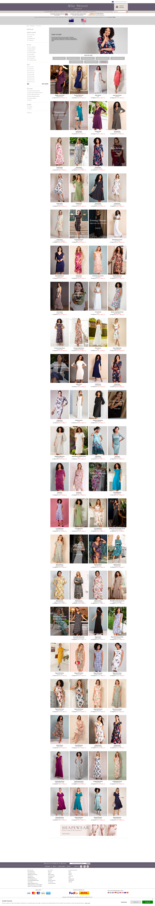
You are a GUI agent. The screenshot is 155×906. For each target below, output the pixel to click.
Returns (85, 11)
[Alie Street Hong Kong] (127, 892)
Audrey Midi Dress (78, 95)
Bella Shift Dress (59, 275)
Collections (32, 25)
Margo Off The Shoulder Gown (117, 528)
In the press (50, 881)
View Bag (121, 7)
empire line (32, 38)
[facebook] (81, 866)
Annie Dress (79, 131)
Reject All (136, 902)
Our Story (68, 11)
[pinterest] (84, 866)
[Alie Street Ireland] (111, 892)
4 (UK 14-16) (31, 74)
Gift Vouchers (71, 880)
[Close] (118, 17)
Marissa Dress (117, 564)
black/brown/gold (34, 96)
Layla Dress (98, 456)
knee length (32, 49)
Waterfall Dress (59, 817)
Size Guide (45, 83)
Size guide (61, 866)
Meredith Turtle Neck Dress (117, 600)
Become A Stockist (51, 880)
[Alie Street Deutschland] (116, 892)
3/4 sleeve (31, 54)
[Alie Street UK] (109, 892)
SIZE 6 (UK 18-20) (91, 62)
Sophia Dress (98, 745)
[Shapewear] (88, 836)
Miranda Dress (59, 564)
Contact (47, 866)
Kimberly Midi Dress (98, 420)
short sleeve (32, 52)
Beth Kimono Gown (117, 239)
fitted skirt (32, 58)
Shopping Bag (71, 878)
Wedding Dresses (31, 877)
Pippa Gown (98, 637)
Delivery (79, 11)
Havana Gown (78, 420)
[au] (71, 22)
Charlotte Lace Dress (98, 275)
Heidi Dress (98, 384)
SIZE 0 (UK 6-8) (59, 58)
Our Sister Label (51, 876)
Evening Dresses (31, 871)
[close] (152, 898)
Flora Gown (98, 348)
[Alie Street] (70, 9)
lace (30, 108)
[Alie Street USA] (120, 892)
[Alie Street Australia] (125, 892)
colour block (32, 98)
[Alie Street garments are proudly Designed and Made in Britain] (66, 14)
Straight (31, 40)
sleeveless (32, 50)
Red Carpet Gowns (31, 873)
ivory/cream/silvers (34, 90)
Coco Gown (60, 312)
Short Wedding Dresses (32, 878)
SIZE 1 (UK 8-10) (73, 58)
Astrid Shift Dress (78, 239)
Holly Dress (79, 384)
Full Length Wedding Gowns (33, 880)
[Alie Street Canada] (123, 892)
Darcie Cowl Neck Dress (117, 312)
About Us (50, 871)
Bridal (56, 11)
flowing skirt (32, 60)
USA (84, 24)
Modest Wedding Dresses (33, 883)
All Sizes (103, 62)
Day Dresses (30, 876)
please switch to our (104, 17)
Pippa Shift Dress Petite (117, 637)
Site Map (70, 881)
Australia (71, 24)
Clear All (29, 112)
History (49, 873)
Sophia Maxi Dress (59, 781)
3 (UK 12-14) (31, 72)
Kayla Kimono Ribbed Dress (79, 456)
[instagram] (87, 866)
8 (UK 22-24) (31, 81)
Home (27, 25)
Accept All (147, 902)
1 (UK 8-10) (31, 68)
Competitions (50, 877)
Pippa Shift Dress (59, 673)
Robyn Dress (59, 745)
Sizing (70, 871)
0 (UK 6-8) (31, 66)
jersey (30, 107)
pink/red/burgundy (34, 94)
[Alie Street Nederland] (118, 892)
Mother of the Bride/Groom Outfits (34, 886)
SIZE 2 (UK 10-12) (88, 58)
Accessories (30, 881)
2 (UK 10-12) (31, 70)
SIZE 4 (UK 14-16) (117, 58)
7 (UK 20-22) (31, 79)
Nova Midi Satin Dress (78, 637)
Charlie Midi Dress (117, 275)
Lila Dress (117, 456)
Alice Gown (98, 95)
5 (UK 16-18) (31, 76)
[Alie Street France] (113, 892)
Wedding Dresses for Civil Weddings (35, 884)
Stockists (50, 878)
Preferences (124, 902)
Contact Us (71, 876)
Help (54, 866)
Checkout (92, 11)
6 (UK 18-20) (31, 78)
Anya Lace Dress (117, 95)
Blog (74, 11)
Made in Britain (51, 874)
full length (32, 47)
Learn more (87, 903)
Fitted (30, 36)
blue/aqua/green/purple (36, 92)
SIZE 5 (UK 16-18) (76, 62)
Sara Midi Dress (79, 745)
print (30, 100)
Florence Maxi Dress (59, 348)
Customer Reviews (52, 883)
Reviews (61, 11)
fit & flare (31, 34)
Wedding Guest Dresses (32, 874)
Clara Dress (79, 275)
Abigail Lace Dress (59, 95)
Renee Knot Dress (117, 709)
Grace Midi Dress (117, 348)
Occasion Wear (48, 11)
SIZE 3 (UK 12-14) (102, 58)
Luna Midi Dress (117, 492)
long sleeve (32, 56)
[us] (83, 22)
